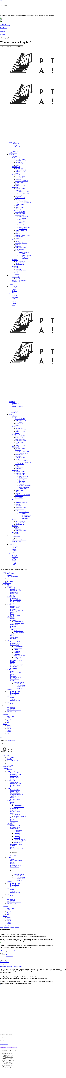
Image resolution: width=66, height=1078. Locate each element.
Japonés (14, 301)
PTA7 (2, 950)
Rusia (13, 950)
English (14, 298)
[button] (8, 1047)
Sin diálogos (9, 956)
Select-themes (11, 740)
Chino (13, 305)
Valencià (14, 295)
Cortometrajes (7, 927)
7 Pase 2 (17, 927)
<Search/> (19, 46)
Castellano (15, 297)
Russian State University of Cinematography (11, 966)
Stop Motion (9, 954)
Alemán (14, 303)
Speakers (2, 34)
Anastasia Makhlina (4, 962)
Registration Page (5, 25)
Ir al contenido (4, 1044)
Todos (12, 927)
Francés (14, 300)
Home (1, 927)
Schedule (2, 31)
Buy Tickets (3, 28)
